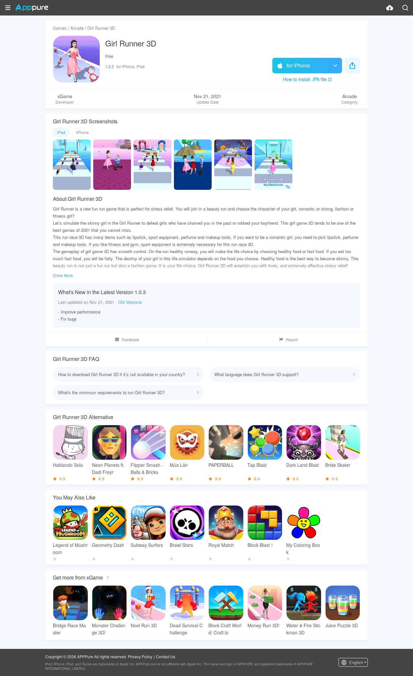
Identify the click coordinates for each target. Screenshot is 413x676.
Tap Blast (257, 465)
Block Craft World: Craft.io (224, 629)
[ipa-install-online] (390, 7)
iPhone (82, 132)
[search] (405, 7)
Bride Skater (337, 465)
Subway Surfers (147, 545)
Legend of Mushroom (70, 548)
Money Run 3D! (263, 625)
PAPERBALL (221, 465)
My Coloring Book (303, 548)
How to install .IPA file (305, 79)
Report (292, 339)
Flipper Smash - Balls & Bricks (147, 468)
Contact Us (165, 656)
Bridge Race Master (69, 629)
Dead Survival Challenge (186, 629)
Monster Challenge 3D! (109, 629)
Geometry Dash (108, 545)
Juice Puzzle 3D (341, 625)
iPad (61, 132)
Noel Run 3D (144, 625)
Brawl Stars (181, 545)
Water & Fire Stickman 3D (303, 629)
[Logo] (31, 8)
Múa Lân (179, 465)
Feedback (130, 339)
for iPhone (298, 65)
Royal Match (221, 545)
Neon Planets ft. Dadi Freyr (108, 468)
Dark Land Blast (302, 465)
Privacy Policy (140, 656)
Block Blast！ (260, 545)
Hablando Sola (68, 465)
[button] (7, 7)
